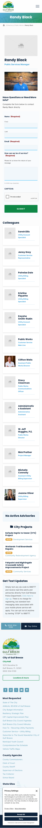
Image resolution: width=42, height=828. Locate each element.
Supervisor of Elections (12, 770)
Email (12, 141)
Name (12, 116)
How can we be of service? (16, 154)
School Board (8, 777)
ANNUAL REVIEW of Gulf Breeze (16, 706)
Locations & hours (21, 678)
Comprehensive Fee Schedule (15, 745)
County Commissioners (12, 759)
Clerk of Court (9, 763)
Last (6, 131)
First (6, 122)
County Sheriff (9, 767)
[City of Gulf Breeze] (4, 25)
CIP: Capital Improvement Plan (16, 717)
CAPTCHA (8, 189)
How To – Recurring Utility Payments (18, 728)
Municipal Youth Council (13, 742)
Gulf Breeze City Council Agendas (17, 720)
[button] (37, 6)
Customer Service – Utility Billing (16, 731)
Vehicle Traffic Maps (11, 749)
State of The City (10, 702)
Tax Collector (8, 774)
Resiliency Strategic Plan (13, 713)
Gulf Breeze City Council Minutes (17, 724)
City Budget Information (13, 710)
